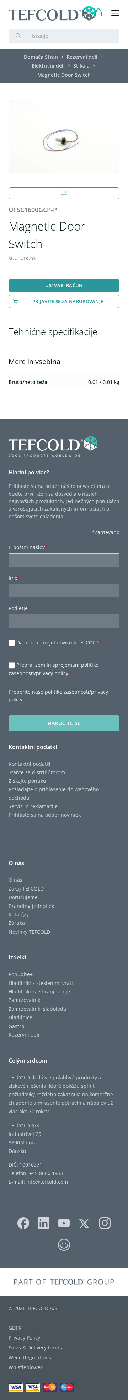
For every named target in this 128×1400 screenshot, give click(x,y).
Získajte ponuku (27, 780)
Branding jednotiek (31, 906)
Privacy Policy (24, 1337)
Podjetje (20, 608)
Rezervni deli (24, 1034)
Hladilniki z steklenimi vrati (41, 983)
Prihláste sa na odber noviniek (45, 814)
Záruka (17, 923)
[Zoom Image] (64, 136)
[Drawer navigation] (115, 13)
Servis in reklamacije (33, 806)
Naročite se (64, 723)
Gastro (16, 1026)
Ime (14, 577)
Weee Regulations (30, 1357)
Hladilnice (20, 1017)
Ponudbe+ (21, 974)
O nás (15, 879)
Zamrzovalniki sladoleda (37, 1008)
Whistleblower (26, 1367)
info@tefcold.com (47, 1181)
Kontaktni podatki (29, 763)
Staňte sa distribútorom (37, 772)
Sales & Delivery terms (35, 1347)
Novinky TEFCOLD (29, 931)
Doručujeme (23, 897)
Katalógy (19, 914)
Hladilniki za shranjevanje (39, 991)
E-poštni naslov (28, 547)
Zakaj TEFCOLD (26, 888)
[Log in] (99, 13)
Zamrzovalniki (25, 1000)
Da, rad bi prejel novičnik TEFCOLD (59, 642)
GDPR (15, 1327)
